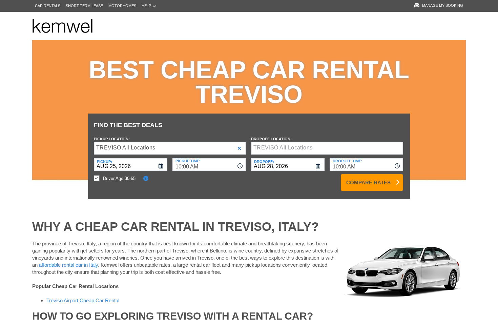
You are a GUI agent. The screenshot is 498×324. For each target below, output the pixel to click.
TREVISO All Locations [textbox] (125, 147)
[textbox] (327, 148)
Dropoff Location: (271, 139)
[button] (239, 148)
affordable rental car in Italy (68, 265)
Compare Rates (368, 182)
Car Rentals (47, 6)
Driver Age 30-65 (119, 178)
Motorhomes (122, 6)
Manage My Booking (442, 5)
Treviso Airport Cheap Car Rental (82, 300)
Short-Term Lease (84, 6)
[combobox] (209, 164)
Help (146, 6)
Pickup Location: (112, 139)
